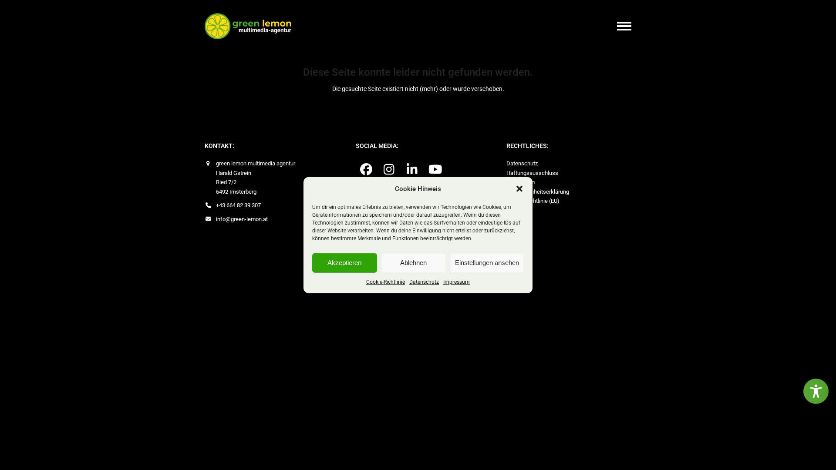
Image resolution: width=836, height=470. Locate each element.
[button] (519, 189)
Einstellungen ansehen (487, 262)
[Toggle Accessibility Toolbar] (815, 391)
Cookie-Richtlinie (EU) (533, 201)
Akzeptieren (344, 262)
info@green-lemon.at (242, 219)
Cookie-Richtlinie (385, 282)
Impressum (456, 282)
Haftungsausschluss (532, 173)
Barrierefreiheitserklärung (537, 191)
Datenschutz (424, 282)
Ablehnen (413, 262)
